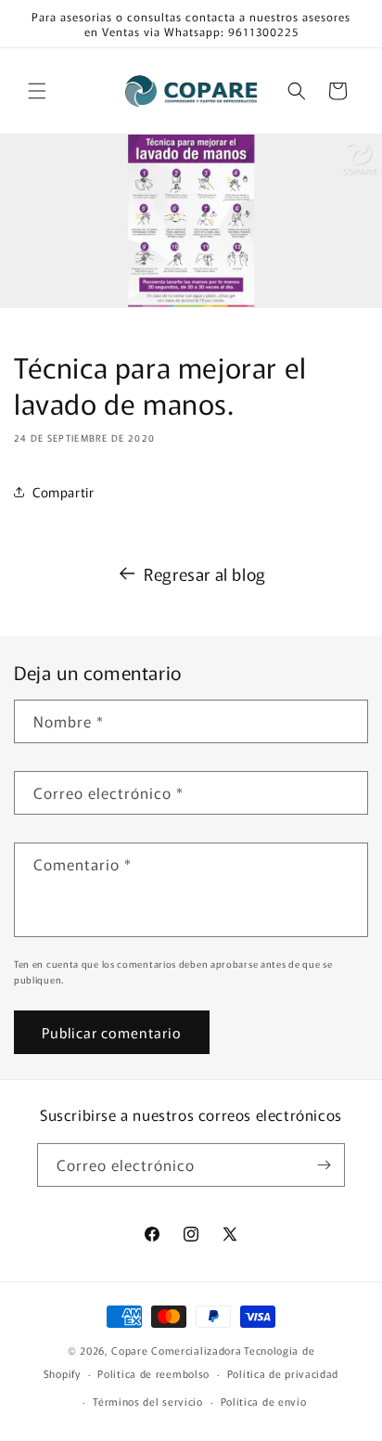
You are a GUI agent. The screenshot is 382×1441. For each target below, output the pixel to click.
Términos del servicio (148, 1401)
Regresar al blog (205, 573)
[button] (37, 91)
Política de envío (264, 1401)
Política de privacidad (282, 1373)
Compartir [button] (63, 491)
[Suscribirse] (323, 1165)
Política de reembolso (153, 1373)
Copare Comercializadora (176, 1350)
